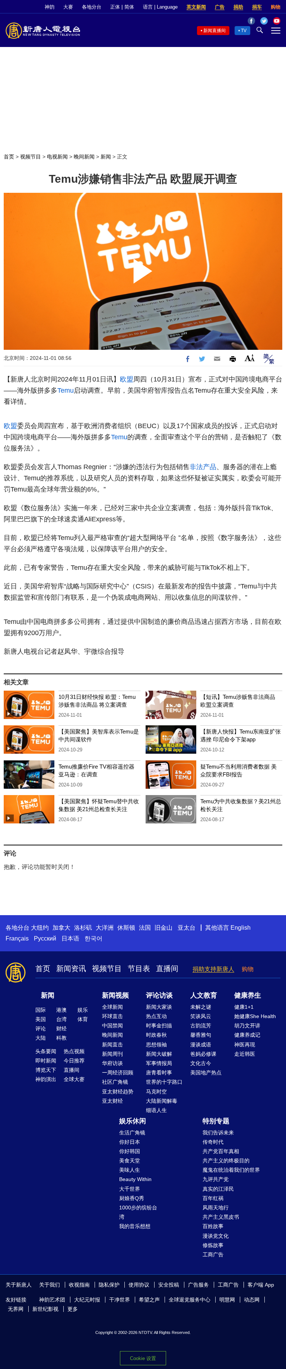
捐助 (238, 7)
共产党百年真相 (221, 1151)
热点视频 (74, 1051)
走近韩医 (244, 1054)
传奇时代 (213, 1142)
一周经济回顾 (117, 1073)
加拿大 (61, 927)
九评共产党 (216, 1179)
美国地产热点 (206, 1073)
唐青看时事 (159, 1073)
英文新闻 (196, 7)
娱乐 (82, 1010)
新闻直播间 (214, 30)
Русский (45, 938)
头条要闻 (45, 1051)
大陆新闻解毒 (161, 1101)
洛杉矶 (83, 927)
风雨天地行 (216, 1208)
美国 (40, 1019)
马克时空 (156, 1092)
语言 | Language (160, 7)
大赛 (68, 7)
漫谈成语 (200, 1045)
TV (244, 30)
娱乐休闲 (132, 1121)
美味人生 (129, 1170)
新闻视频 (115, 995)
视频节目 (30, 157)
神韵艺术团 (52, 1300)
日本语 (70, 938)
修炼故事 (213, 1245)
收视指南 (79, 1285)
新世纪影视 (45, 1309)
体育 (82, 1019)
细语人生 (156, 1110)
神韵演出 (45, 1079)
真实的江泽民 (218, 1189)
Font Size (249, 358)
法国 (145, 927)
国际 (40, 1010)
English (241, 927)
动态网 (252, 1300)
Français (17, 938)
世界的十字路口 (164, 1082)
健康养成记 (247, 1035)
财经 (61, 1029)
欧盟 (126, 379)
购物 (275, 7)
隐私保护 (109, 1285)
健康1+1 (244, 1007)
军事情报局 (159, 1063)
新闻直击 (112, 1045)
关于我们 (49, 1285)
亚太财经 (112, 1101)
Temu (65, 390)
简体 (129, 7)
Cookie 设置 (143, 1358)
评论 (40, 1029)
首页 (9, 157)
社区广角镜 (115, 1082)
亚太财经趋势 (117, 1092)
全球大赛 (74, 1079)
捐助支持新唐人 (213, 969)
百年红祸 (213, 1198)
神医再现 (244, 1045)
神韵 (49, 7)
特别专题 (216, 1121)
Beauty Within (135, 1179)
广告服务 (198, 1285)
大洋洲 (105, 927)
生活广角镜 (132, 1133)
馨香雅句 (200, 1035)
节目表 (139, 968)
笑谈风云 (200, 1016)
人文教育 (203, 995)
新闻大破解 (159, 1054)
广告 (220, 7)
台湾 (61, 1019)
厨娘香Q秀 (131, 1198)
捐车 (257, 7)
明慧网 (227, 1300)
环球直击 (112, 1016)
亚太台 (187, 927)
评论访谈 (159, 995)
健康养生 (247, 995)
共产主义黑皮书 (221, 1217)
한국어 (93, 938)
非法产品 (203, 467)
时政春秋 (156, 1035)
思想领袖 (156, 1045)
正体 (115, 7)
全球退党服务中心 (189, 1300)
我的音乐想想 (134, 1226)
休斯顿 (126, 927)
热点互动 (156, 1016)
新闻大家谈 (159, 1007)
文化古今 (200, 1063)
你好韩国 (129, 1151)
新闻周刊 (112, 1054)
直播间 (167, 968)
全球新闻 (112, 1007)
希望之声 (149, 1300)
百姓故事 (213, 1226)
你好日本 (129, 1142)
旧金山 (163, 927)
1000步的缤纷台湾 (138, 1212)
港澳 (61, 1010)
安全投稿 (168, 1285)
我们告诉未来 (218, 1133)
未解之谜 (200, 1007)
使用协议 (138, 1285)
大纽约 (40, 927)
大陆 (40, 1038)
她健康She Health (255, 1016)
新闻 (106, 157)
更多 (72, 1309)
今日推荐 (74, 1061)
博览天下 (45, 1070)
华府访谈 (112, 1063)
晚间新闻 (84, 157)
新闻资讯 (71, 968)
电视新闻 (57, 157)
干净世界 (119, 1300)
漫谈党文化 (216, 1236)
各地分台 (91, 7)
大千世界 (129, 1189)
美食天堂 (129, 1161)
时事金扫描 (159, 1026)
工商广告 (213, 1254)
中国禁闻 (112, 1026)
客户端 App (261, 1285)
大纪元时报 (87, 1300)
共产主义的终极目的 (226, 1161)
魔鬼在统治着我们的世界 (231, 1170)
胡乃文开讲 (247, 1026)
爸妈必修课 (203, 1054)
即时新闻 (45, 1061)
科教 (61, 1038)
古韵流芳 (200, 1026)
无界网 (15, 1309)
